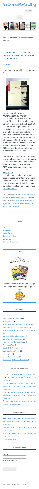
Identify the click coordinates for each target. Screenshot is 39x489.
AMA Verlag (20, 200)
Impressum (7, 239)
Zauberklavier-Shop (9, 236)
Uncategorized (8, 354)
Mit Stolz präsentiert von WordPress (15, 484)
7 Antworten (7, 64)
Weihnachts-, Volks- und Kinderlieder (15, 360)
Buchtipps (6, 315)
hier (19, 290)
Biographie (8, 172)
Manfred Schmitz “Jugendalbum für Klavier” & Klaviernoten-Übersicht (19, 55)
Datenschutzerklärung (10, 242)
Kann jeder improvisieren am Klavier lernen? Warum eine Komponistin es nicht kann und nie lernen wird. (19, 421)
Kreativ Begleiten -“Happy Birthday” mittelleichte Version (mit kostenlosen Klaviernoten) (19, 386)
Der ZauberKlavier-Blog (19, 5)
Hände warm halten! (10, 439)
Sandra (5, 374)
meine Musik (7, 233)
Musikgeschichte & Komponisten (14, 336)
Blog (4, 227)
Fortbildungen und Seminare (12, 318)
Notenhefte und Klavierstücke (17, 198)
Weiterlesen (10, 189)
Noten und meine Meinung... (22, 203)
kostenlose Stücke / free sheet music (15, 327)
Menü (19, 17)
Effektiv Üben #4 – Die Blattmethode (23, 374)
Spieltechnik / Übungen (11, 348)
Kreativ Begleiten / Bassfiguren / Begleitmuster (19, 330)
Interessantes (7, 321)
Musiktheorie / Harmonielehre (13, 339)
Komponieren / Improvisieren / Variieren (16, 324)
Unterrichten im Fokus (10, 357)
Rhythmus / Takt (8, 345)
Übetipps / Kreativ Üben (11, 351)
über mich (6, 230)
